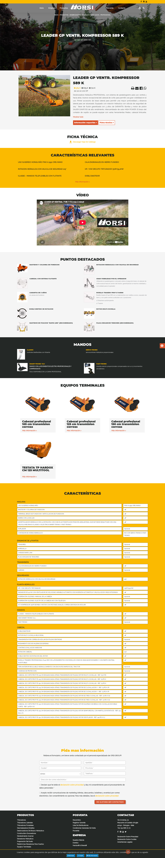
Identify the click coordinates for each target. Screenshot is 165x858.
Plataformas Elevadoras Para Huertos (30, 844)
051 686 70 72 (126, 828)
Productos (64, 8)
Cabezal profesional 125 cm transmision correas (81, 424)
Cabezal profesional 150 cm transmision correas (125, 424)
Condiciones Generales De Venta (84, 828)
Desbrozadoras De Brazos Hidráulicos (30, 831)
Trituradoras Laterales (25, 823)
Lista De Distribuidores (80, 825)
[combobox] (60, 774)
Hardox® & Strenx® (80, 845)
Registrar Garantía (79, 823)
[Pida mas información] (162, 346)
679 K (85, 88)
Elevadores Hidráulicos (25, 839)
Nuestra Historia (78, 840)
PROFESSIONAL (105, 15)
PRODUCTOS (64, 15)
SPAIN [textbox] (42, 774)
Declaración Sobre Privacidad (127, 837)
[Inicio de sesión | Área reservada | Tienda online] (139, 8)
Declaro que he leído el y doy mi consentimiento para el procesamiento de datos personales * (82, 786)
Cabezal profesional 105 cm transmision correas (36, 424)
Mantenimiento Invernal (25, 836)
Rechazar (71, 855)
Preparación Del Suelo (25, 841)
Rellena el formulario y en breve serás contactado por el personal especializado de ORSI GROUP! (82, 755)
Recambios (77, 820)
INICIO (56, 15)
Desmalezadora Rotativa (25, 828)
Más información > (82, 182)
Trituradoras (21, 820)
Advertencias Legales (124, 842)
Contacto (121, 8)
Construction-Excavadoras (26, 833)
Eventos (75, 843)
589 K (78, 88)
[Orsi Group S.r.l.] (82, 8)
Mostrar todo (78, 117)
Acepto (81, 855)
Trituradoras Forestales (25, 825)
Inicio (42, 8)
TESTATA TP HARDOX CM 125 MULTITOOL (37, 469)
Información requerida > (85, 123)
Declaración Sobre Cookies (126, 839)
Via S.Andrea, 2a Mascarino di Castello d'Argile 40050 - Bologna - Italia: (127, 824)
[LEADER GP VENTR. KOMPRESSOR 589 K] (44, 95)
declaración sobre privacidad (72, 785)
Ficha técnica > (107, 123)
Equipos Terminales (24, 847)
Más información (93, 855)
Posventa (109, 8)
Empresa (51, 8)
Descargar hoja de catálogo (84, 142)
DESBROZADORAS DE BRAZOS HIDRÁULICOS (84, 15)
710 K (93, 88)
